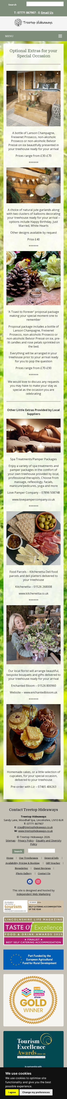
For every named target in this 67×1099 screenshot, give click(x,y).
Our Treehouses (28, 858)
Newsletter (21, 868)
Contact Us (44, 873)
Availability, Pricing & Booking (22, 863)
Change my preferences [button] (36, 1092)
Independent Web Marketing (34, 894)
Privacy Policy (26, 840)
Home (9, 858)
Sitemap (11, 840)
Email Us (47, 13)
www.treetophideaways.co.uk (35, 831)
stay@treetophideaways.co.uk (35, 827)
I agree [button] (12, 1092)
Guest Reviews (42, 868)
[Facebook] (30, 881)
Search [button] (12, 4)
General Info (51, 858)
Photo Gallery (24, 873)
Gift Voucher (53, 863)
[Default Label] (38, 881)
